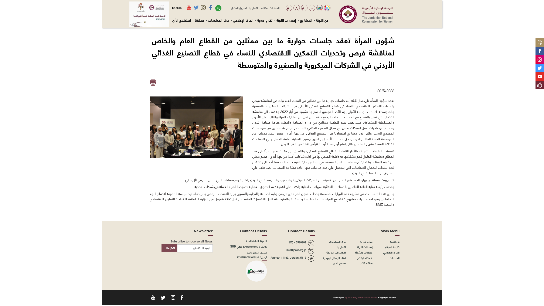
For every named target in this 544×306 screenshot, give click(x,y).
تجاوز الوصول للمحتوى (312, 8)
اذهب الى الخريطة (336, 252)
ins (173, 297)
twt (163, 297)
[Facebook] (540, 49)
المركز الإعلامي (243, 20)
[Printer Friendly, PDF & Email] (153, 82)
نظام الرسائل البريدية (334, 257)
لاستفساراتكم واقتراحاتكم (365, 260)
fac (183, 297)
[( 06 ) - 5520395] (540, 40)
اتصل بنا (253, 7)
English (177, 7)
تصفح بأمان (339, 263)
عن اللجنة (322, 20)
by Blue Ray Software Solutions (361, 297)
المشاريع (306, 20)
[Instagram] (540, 57)
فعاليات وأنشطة (364, 252)
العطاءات (274, 7)
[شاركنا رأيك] (540, 83)
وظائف (264, 7)
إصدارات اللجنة (286, 20)
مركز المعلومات (218, 20)
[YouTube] (540, 74)
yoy (153, 297)
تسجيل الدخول (239, 7)
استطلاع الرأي (181, 20)
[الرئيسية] (366, 22)
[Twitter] (540, 66)
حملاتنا (199, 20)
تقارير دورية (264, 20)
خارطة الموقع (392, 246)
